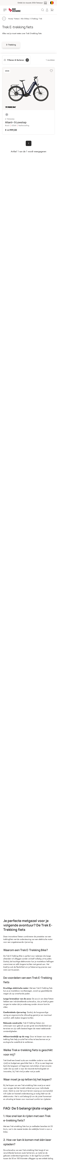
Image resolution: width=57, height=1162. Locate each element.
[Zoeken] (42, 10)
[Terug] (4, 18)
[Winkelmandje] (52, 10)
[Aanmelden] (47, 10)
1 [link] (28, 143)
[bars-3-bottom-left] (5, 10)
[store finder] (45, 2)
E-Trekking (11, 44)
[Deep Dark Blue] (6, 114)
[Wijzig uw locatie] (52, 3)
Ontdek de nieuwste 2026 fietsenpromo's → (29, 3)
